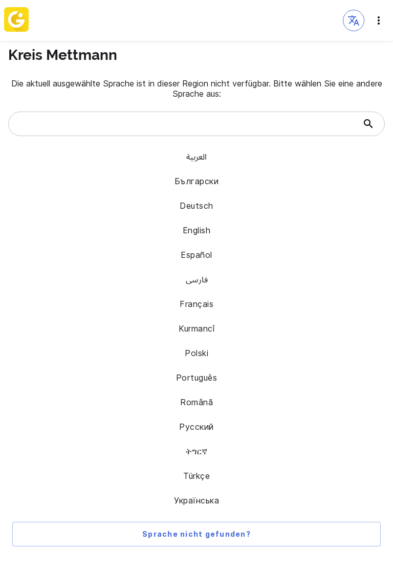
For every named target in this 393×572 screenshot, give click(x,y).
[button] (353, 20)
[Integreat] (16, 20)
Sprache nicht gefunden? (196, 534)
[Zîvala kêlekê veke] (378, 20)
